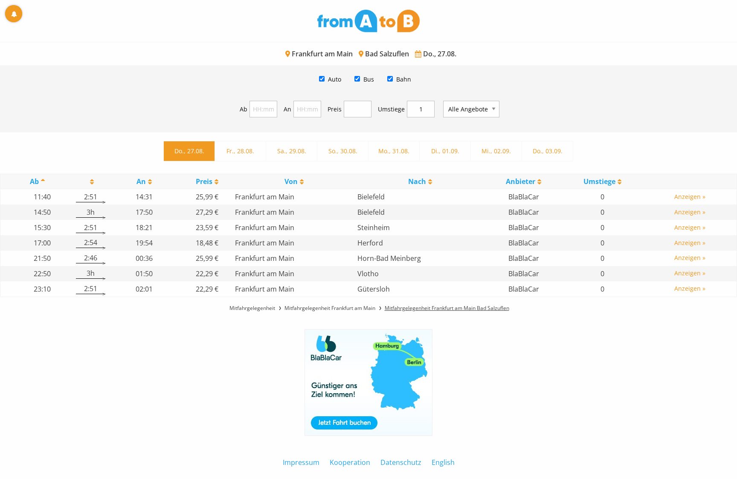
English (443, 462)
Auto (334, 79)
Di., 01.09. (445, 151)
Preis (335, 109)
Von (291, 181)
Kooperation (350, 462)
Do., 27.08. (189, 151)
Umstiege (391, 109)
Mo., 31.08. (393, 151)
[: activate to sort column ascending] (90, 181)
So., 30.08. (342, 151)
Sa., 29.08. (291, 151)
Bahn (403, 79)
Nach (417, 181)
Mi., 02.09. (496, 151)
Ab (243, 109)
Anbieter (520, 181)
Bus (368, 79)
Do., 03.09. (548, 151)
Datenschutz (400, 462)
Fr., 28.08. (240, 151)
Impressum (301, 462)
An (287, 109)
